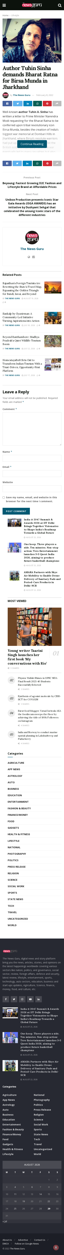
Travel (12, 912)
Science (12, 879)
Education (15, 795)
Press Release (17, 866)
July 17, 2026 (29, 375)
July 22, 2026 (29, 348)
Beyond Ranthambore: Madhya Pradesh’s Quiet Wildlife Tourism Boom (22, 340)
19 (23, 1201)
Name (7, 451)
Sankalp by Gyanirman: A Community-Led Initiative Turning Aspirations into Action (21, 317)
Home (6, 15)
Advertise (23, 1239)
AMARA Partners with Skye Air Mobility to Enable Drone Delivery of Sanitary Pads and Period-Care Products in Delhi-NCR (42, 579)
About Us (7, 1239)
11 (15, 1194)
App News (14, 769)
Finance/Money (18, 814)
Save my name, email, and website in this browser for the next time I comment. (31, 499)
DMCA (6, 1243)
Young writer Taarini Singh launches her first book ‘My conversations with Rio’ (27, 656)
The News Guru (21, 95)
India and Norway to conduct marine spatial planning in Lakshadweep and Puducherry (38, 735)
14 (40, 1194)
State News (15, 899)
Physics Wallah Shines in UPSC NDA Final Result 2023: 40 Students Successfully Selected (37, 681)
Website (8, 482)
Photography (17, 853)
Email (7, 466)
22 (49, 1201)
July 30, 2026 (29, 325)
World (12, 925)
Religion (13, 873)
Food (11, 821)
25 (15, 1208)
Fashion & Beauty (19, 808)
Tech (11, 905)
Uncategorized (18, 918)
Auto (11, 782)
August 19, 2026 (30, 298)
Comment (10, 409)
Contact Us (39, 1239)
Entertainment (18, 801)
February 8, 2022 (44, 95)
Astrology (15, 775)
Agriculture (16, 762)
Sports (12, 892)
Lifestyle (15, 15)
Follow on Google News (27, 1243)
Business (13, 788)
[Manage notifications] (56, 1247)
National (14, 847)
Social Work (16, 886)
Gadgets (13, 827)
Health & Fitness (19, 834)
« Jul (5, 1221)
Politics (13, 860)
